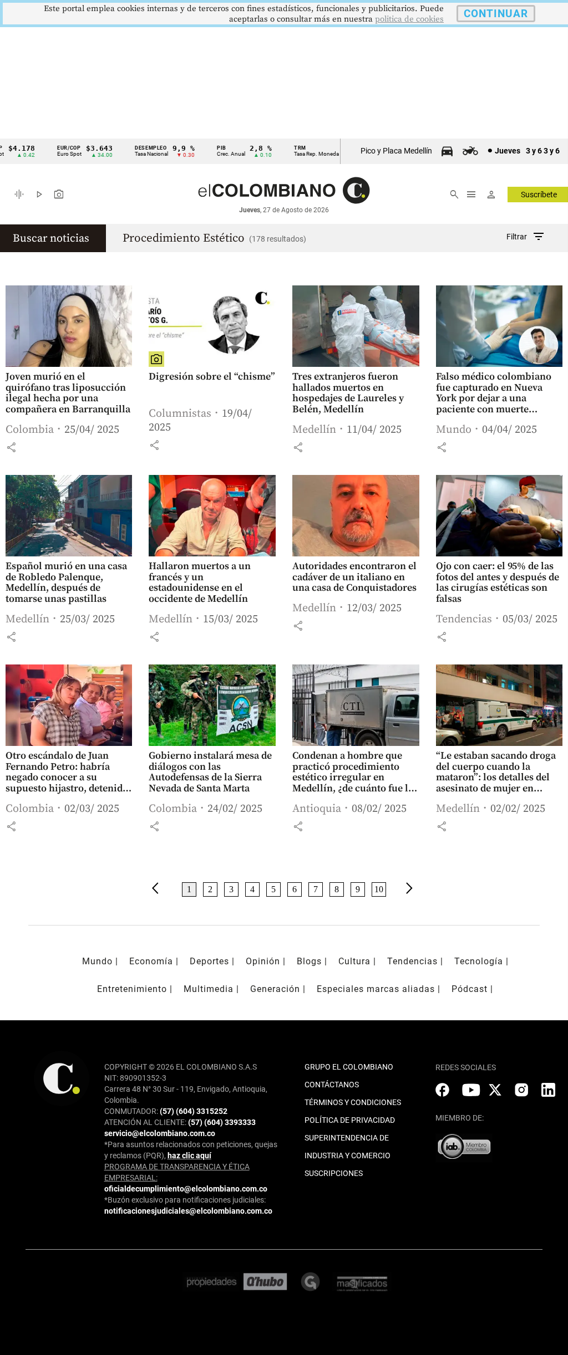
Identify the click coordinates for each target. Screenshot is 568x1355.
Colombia (30, 430)
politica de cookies (409, 19)
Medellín (314, 430)
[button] (11, 447)
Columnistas (180, 414)
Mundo (453, 430)
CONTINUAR (496, 13)
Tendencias (464, 619)
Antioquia (316, 809)
